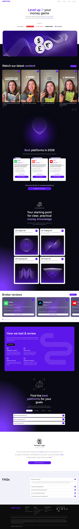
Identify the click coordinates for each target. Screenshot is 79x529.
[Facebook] (57, 509)
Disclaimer (46, 511)
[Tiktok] (67, 509)
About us (26, 508)
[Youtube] (62, 509)
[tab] (29, 411)
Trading (64, 1)
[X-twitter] (60, 509)
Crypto (69, 1)
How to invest (36, 508)
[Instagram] (64, 509)
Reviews (74, 1)
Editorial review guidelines (29, 511)
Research (35, 514)
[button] (73, 319)
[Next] (76, 110)
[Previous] (73, 110)
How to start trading (37, 511)
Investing (58, 1)
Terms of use (46, 508)
